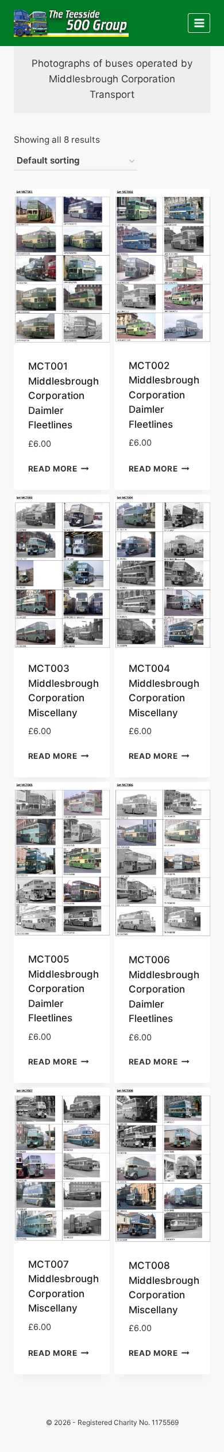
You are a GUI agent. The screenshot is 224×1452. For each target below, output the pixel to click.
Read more (53, 468)
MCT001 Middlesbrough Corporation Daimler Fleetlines (63, 395)
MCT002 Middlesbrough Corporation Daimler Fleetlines (164, 395)
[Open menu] (199, 22)
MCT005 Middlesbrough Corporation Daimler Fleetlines (63, 988)
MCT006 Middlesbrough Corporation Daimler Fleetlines (164, 989)
